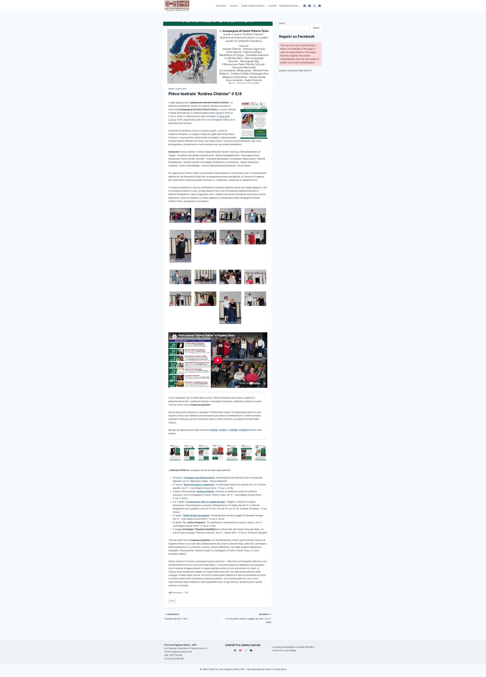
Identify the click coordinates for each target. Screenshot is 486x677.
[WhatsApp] (314, 6)
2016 (234, 430)
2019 (172, 601)
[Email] (319, 6)
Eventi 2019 (181, 89)
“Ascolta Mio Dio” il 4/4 (175, 616)
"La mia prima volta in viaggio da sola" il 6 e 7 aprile (248, 618)
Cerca (282, 23)
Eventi (171, 89)
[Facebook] (304, 6)
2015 (244, 430)
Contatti (273, 5)
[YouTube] (309, 6)
